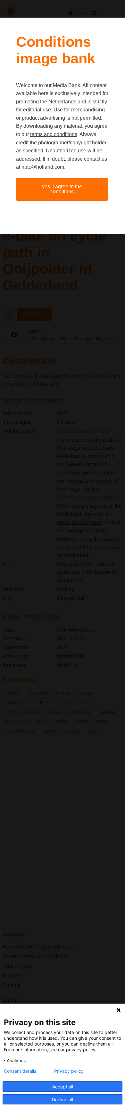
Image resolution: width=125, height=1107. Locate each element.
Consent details (20, 1071)
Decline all (62, 1099)
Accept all (62, 1086)
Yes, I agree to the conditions (62, 189)
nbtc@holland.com (42, 167)
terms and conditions (53, 134)
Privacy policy (69, 1071)
